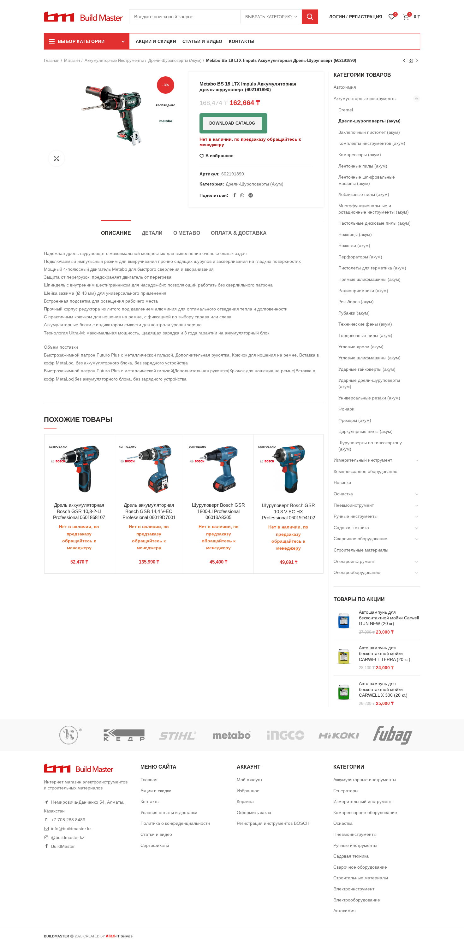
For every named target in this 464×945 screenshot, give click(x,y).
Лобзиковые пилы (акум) (363, 194)
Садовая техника (351, 527)
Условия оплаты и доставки (168, 812)
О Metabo (186, 233)
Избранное (248, 790)
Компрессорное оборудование (365, 471)
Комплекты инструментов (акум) (371, 143)
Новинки (342, 482)
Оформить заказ (254, 812)
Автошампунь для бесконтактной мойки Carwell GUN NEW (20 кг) (389, 618)
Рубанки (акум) (354, 313)
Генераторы (345, 790)
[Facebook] (234, 195)
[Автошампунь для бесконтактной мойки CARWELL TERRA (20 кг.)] (344, 658)
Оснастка (343, 493)
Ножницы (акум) (355, 234)
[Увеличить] (56, 158)
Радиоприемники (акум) (363, 290)
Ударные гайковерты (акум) (367, 369)
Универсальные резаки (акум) (369, 397)
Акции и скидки (155, 790)
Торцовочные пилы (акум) (365, 335)
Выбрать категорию (268, 17)
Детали (152, 233)
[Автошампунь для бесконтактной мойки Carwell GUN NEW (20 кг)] (344, 622)
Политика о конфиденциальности (175, 823)
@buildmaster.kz (67, 837)
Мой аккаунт (249, 779)
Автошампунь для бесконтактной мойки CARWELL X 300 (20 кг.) (383, 689)
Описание (116, 233)
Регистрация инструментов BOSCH (273, 823)
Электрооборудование (357, 572)
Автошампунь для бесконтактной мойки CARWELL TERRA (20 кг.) (384, 653)
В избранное (219, 155)
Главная (51, 60)
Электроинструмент (354, 561)
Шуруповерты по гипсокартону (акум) (370, 446)
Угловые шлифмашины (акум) (369, 357)
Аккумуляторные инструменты (114, 60)
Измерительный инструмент (363, 460)
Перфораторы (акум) (360, 256)
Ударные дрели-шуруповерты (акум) (369, 383)
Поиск (310, 16)
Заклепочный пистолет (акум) (369, 132)
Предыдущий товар (404, 60)
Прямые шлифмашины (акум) (369, 279)
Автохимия (345, 87)
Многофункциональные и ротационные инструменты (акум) (373, 209)
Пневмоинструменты (355, 834)
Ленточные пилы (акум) (362, 165)
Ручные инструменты (356, 516)
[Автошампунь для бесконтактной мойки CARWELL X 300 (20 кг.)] (344, 693)
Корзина (245, 801)
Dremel (345, 109)
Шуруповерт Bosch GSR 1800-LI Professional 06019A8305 (218, 511)
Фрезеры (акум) (354, 420)
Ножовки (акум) (354, 245)
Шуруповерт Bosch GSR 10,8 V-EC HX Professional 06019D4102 (288, 511)
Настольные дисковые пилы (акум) (374, 223)
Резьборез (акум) (356, 301)
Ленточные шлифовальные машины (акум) (366, 180)
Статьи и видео (156, 834)
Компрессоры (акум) (359, 154)
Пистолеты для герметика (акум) (372, 267)
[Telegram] (250, 195)
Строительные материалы (361, 549)
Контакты (149, 801)
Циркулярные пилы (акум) (365, 431)
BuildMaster (63, 846)
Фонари (346, 408)
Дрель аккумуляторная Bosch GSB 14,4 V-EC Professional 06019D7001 (148, 511)
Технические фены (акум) (365, 324)
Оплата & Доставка (239, 233)
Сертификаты (154, 845)
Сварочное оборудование (360, 538)
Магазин (72, 60)
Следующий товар (417, 60)
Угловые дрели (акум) (361, 346)
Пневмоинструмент (354, 505)
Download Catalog (232, 123)
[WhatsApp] (242, 195)
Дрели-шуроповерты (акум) (174, 60)
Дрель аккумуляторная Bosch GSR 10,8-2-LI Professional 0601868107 (79, 511)
